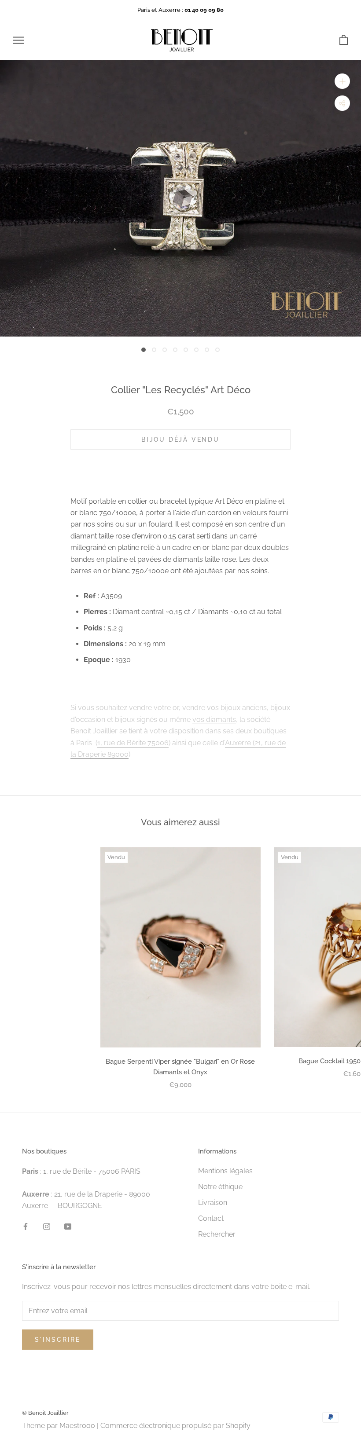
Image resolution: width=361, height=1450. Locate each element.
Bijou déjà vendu (180, 439)
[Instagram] (46, 1226)
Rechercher (217, 1234)
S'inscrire (58, 1339)
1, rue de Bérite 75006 (133, 743)
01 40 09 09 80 (204, 10)
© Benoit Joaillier (45, 1413)
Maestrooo (77, 1425)
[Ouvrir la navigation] (18, 40)
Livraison (212, 1202)
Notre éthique (220, 1187)
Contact (211, 1218)
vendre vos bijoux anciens (224, 707)
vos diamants (214, 719)
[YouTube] (67, 1226)
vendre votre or (154, 707)
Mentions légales (225, 1171)
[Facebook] (25, 1226)
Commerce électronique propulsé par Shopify (175, 1425)
